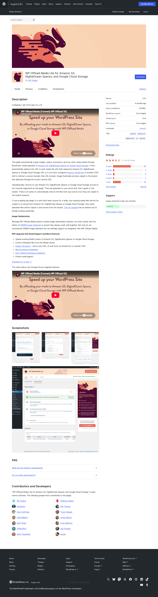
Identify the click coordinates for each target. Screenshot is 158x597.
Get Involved (99, 558)
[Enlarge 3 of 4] (96, 335)
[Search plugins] (33, 19)
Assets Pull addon (23, 246)
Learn (68, 558)
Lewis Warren (66, 517)
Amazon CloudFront (75, 172)
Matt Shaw (21, 523)
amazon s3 (141, 134)
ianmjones (21, 506)
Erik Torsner (65, 506)
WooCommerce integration (26, 249)
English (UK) (35, 582)
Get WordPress (147, 4)
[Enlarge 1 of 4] (37, 335)
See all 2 (143, 128)
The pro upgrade (71, 207)
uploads (142, 138)
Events (97, 562)
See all (143, 187)
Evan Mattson (66, 523)
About (11, 558)
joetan (63, 534)
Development (58, 89)
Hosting (12, 566)
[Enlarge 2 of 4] (66, 335)
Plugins (40, 566)
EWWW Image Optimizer (30, 225)
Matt (125, 562)
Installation (42, 89)
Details (17, 89)
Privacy (12, 569)
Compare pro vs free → (22, 262)
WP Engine (32, 80)
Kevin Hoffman (23, 512)
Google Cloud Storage (78, 165)
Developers (70, 566)
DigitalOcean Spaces (58, 165)
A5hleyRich (21, 528)
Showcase (42, 558)
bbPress (127, 566)
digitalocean (130, 138)
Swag (97, 569)
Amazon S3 (43, 165)
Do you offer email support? (24, 475)
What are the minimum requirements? (27, 468)
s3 (137, 138)
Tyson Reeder (66, 512)
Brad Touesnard (23, 534)
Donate (98, 566)
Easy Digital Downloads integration (30, 253)
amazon (133, 134)
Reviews (29, 89)
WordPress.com (130, 558)
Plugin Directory (15, 12)
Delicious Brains (67, 501)
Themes (41, 562)
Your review (111, 187)
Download (140, 77)
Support (142, 89)
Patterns (41, 569)
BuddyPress (128, 569)
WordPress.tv (72, 569)
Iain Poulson (65, 528)
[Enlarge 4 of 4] (96, 369)
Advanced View (112, 145)
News (11, 562)
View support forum (114, 212)
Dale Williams (22, 517)
